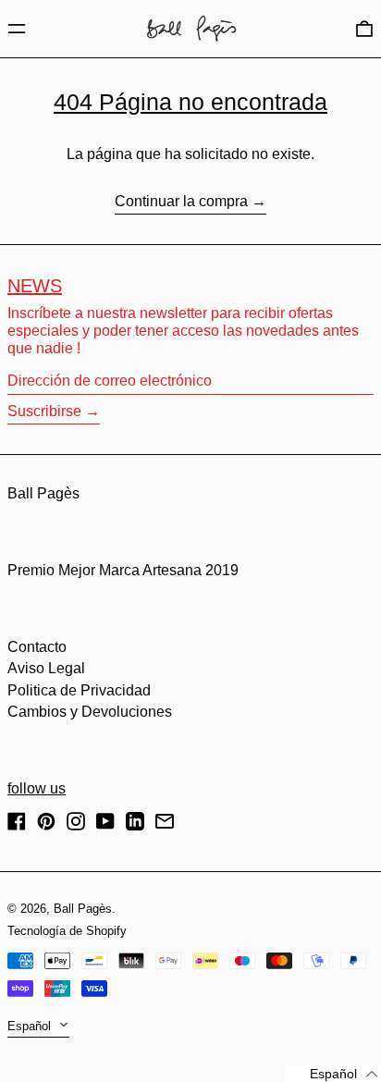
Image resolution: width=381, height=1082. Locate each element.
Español (31, 1026)
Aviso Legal (46, 668)
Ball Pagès (43, 493)
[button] (364, 28)
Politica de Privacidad (79, 690)
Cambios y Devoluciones (89, 711)
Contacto (37, 647)
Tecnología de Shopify (67, 931)
